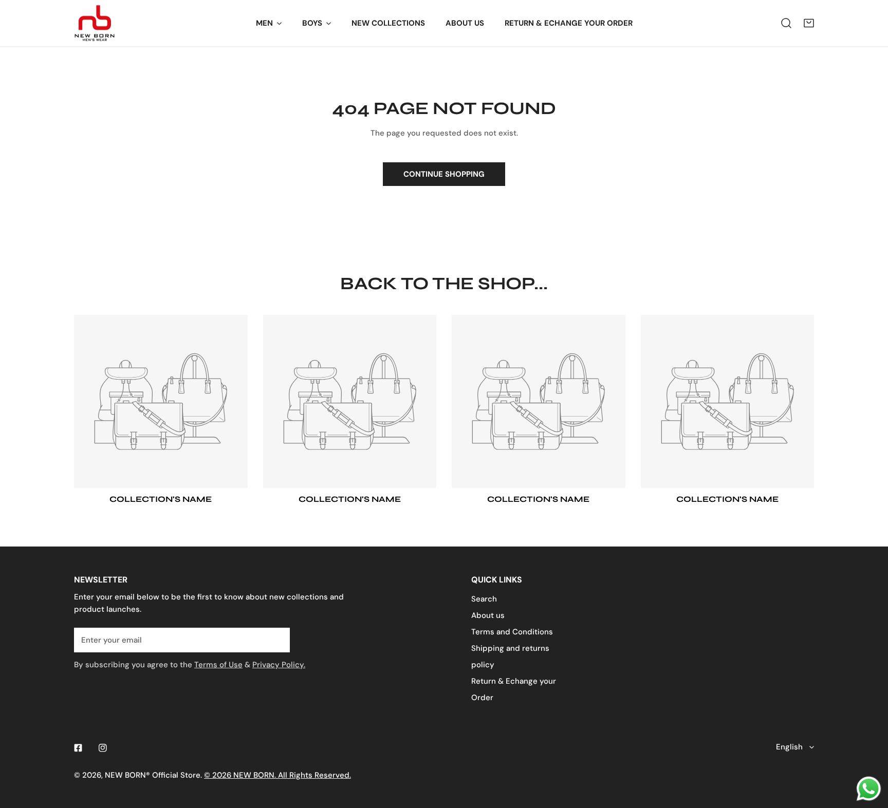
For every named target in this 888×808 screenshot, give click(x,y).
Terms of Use (218, 665)
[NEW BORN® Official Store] (94, 23)
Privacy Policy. (278, 665)
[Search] (786, 23)
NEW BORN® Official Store (152, 775)
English (789, 747)
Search (484, 599)
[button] (809, 23)
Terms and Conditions (512, 632)
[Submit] (276, 639)
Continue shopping (444, 174)
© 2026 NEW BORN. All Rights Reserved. (277, 775)
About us (488, 615)
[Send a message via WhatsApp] (869, 789)
